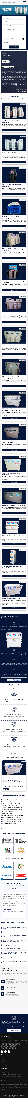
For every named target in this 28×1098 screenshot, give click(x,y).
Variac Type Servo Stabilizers (8, 829)
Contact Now (14, 1030)
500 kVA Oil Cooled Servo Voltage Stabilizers (12, 807)
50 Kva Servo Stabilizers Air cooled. (9, 823)
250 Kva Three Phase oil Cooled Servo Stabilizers (12, 815)
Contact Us (4, 1065)
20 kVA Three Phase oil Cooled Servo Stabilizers (12, 827)
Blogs (3, 1062)
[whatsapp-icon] (26, 879)
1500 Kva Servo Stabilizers (7, 801)
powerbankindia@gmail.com (10, 1047)
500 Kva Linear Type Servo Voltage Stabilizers (12, 809)
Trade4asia (17, 1096)
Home (3, 1057)
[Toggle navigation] (24, 2)
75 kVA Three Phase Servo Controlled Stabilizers (12, 817)
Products (4, 1060)
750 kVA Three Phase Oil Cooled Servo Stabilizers (13, 805)
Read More (6, 61)
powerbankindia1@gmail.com (10, 1045)
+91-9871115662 (7, 1043)
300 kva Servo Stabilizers (7, 813)
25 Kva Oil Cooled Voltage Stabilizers (10, 825)
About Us (10, 680)
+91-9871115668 (16, 1043)
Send (14, 47)
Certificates (4, 1064)
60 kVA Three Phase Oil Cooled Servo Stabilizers (12, 819)
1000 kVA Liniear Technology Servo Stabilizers (12, 803)
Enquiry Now (14, 130)
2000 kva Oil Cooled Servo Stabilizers (10, 799)
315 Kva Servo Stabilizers (7, 811)
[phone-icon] (2, 879)
